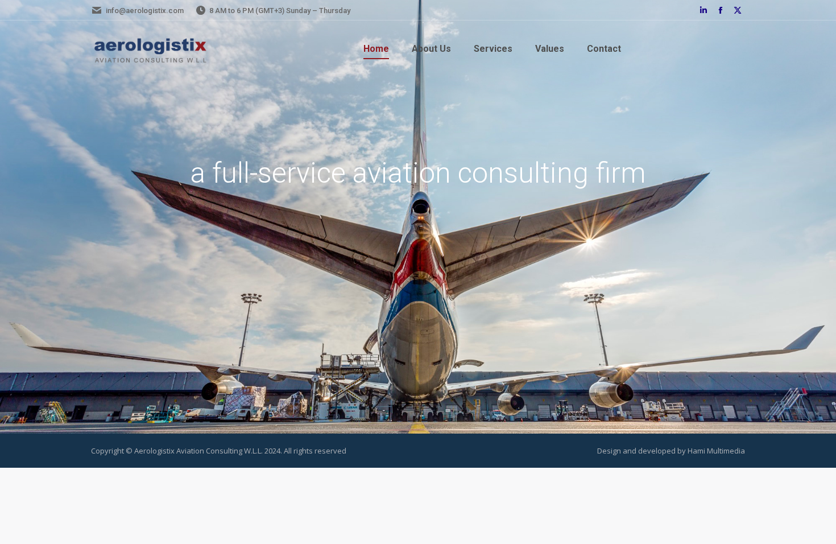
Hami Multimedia (716, 451)
